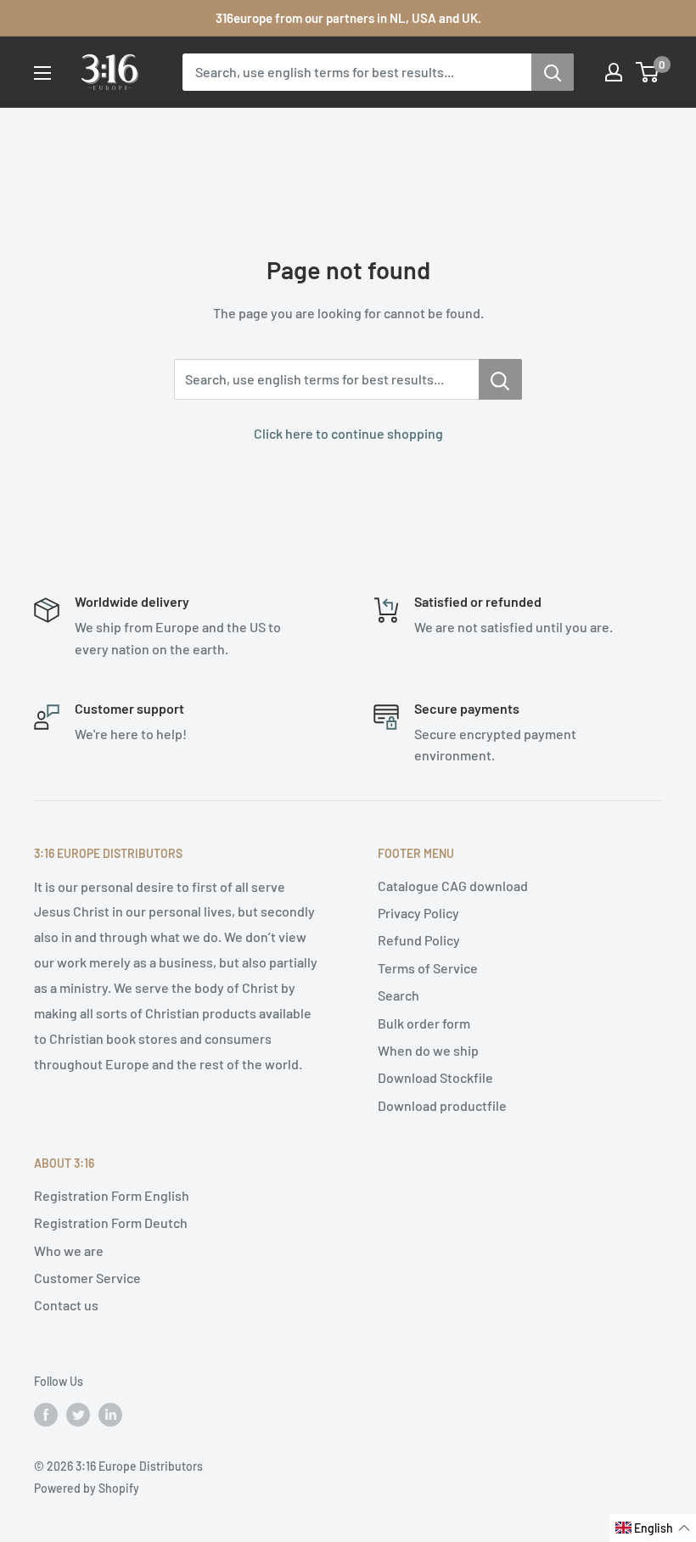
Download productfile (442, 1105)
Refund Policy (419, 940)
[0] (648, 72)
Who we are (69, 1250)
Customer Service (87, 1278)
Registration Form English (111, 1195)
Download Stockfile (435, 1077)
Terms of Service (428, 968)
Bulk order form (424, 1023)
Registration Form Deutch (111, 1222)
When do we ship (428, 1050)
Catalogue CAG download (453, 886)
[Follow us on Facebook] (46, 1414)
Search (398, 995)
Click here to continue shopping (348, 433)
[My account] (613, 72)
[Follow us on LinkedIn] (110, 1414)
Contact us (66, 1305)
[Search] (552, 72)
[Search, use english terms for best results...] (500, 379)
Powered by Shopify (86, 1488)
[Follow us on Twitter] (78, 1414)
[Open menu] (42, 73)
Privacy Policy (418, 913)
